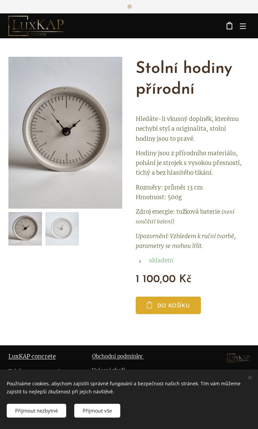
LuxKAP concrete (32, 356)
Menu (243, 26)
